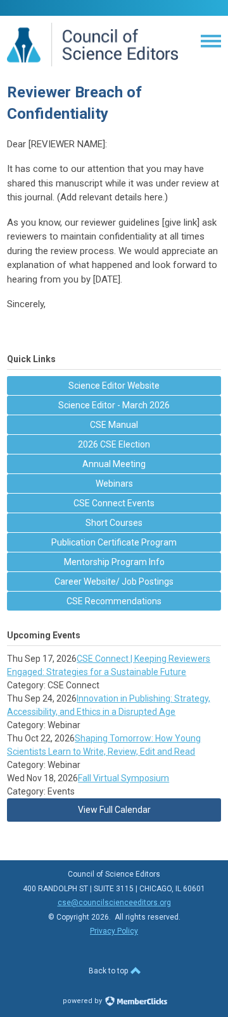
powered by (83, 1001)
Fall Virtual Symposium (123, 778)
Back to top (109, 970)
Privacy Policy (114, 931)
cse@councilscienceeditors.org (114, 902)
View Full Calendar (114, 810)
